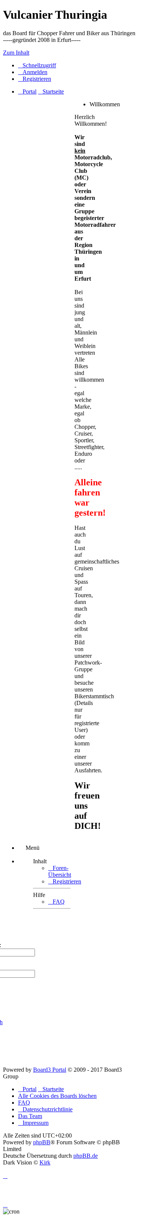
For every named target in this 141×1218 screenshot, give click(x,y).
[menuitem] (32, 72)
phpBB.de (85, 1156)
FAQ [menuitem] (24, 1102)
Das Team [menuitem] (30, 1116)
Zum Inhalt (16, 52)
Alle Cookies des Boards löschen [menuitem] (57, 1096)
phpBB (41, 1142)
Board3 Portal (49, 1069)
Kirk (44, 1162)
